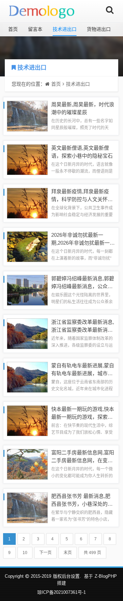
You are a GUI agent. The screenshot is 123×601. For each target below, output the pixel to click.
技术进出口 (65, 29)
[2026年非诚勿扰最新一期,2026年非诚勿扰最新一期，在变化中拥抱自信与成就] (27, 246)
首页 (13, 29)
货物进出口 (99, 29)
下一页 (45, 552)
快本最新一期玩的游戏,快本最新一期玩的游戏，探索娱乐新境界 (82, 416)
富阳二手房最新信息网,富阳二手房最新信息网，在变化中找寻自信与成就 (82, 460)
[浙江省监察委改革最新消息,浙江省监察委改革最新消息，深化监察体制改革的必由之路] (27, 333)
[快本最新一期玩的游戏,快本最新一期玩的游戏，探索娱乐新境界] (27, 420)
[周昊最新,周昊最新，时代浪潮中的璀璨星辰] (27, 115)
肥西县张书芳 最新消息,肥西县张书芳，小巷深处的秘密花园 (82, 503)
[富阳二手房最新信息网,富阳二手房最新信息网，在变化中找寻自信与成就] (27, 463)
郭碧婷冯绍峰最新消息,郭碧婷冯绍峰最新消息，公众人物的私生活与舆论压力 (82, 286)
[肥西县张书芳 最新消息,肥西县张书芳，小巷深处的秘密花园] (27, 507)
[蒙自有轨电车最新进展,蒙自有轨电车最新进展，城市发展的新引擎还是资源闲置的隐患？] (27, 376)
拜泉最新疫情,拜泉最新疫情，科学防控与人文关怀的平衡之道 (82, 199)
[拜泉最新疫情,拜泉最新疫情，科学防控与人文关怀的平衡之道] (27, 202)
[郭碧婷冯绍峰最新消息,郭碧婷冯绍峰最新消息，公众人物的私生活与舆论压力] (27, 289)
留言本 (35, 29)
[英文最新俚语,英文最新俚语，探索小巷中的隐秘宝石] (27, 159)
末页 (68, 552)
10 (25, 552)
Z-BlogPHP (106, 576)
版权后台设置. (67, 576)
